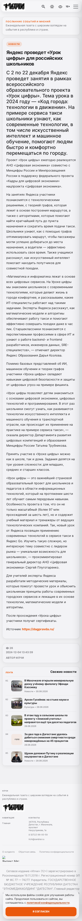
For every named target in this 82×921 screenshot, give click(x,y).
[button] (75, 6)
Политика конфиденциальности (56, 852)
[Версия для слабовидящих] (60, 6)
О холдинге (8, 852)
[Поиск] (43, 6)
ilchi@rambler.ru (36, 839)
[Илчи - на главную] (19, 7)
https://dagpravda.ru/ (38, 629)
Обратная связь (26, 852)
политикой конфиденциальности (48, 902)
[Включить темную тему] (52, 6)
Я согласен (41, 911)
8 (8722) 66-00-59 (38, 834)
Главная (6, 823)
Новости (14, 44)
